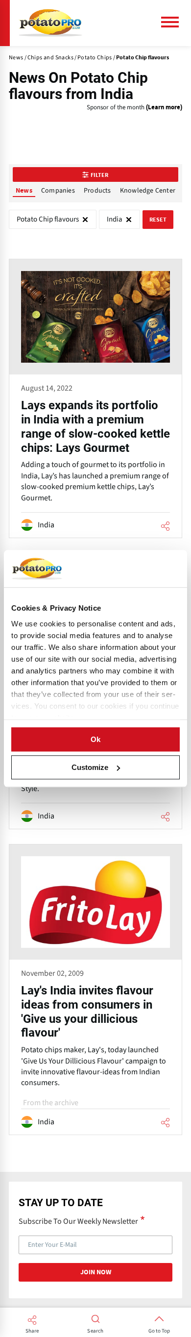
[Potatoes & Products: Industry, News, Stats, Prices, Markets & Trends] (50, 23)
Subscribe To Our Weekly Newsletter (78, 1221)
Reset (158, 220)
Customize (90, 767)
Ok (95, 739)
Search (95, 1331)
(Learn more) (164, 107)
